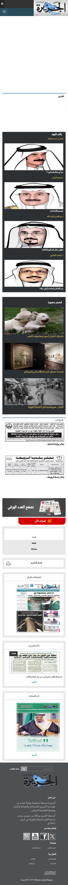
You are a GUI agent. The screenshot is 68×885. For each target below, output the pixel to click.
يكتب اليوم (57, 134)
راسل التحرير (36, 563)
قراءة (34, 537)
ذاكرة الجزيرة (34, 646)
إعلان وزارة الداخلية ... (54, 444)
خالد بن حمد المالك (55, 139)
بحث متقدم (14, 769)
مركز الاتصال (31, 863)
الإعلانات (33, 859)
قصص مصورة (55, 302)
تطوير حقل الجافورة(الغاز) (52, 250)
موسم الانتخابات (56, 211)
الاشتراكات (53, 863)
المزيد (34, 682)
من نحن (51, 797)
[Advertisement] (34, 54)
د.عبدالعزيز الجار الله (55, 217)
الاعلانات (59, 420)
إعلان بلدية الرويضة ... (54, 477)
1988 (13, 654)
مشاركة (34, 549)
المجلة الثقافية (36, 848)
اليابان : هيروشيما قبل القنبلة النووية (45, 407)
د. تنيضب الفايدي (56, 255)
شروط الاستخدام (50, 872)
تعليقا (34, 543)
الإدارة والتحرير (52, 859)
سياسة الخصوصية (50, 874)
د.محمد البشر (57, 178)
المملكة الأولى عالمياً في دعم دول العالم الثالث (44, 677)
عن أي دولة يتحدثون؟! (54, 172)
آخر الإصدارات (34, 696)
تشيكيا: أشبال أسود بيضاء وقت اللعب (45, 336)
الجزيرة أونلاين (52, 848)
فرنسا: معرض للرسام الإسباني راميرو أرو (43, 372)
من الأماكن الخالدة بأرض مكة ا (51, 289)
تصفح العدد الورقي (34, 577)
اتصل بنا (52, 854)
